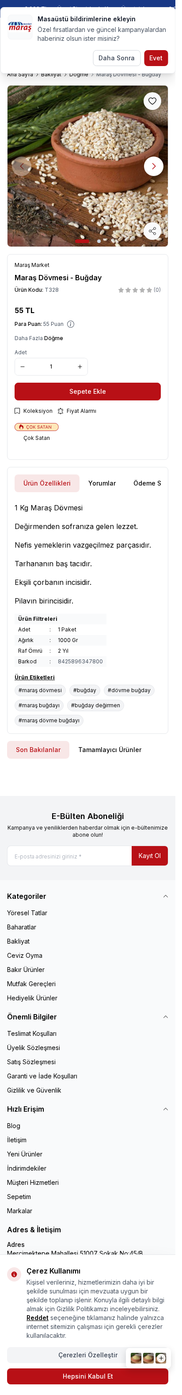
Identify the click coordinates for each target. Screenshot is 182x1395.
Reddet (38, 1317)
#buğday (84, 690)
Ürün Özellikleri (47, 483)
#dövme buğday (129, 690)
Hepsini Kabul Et (88, 1376)
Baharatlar (21, 927)
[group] (88, 166)
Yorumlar (102, 483)
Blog (13, 1125)
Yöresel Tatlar (27, 913)
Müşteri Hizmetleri (33, 1182)
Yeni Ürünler (24, 1154)
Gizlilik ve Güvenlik (34, 1090)
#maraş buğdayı (39, 705)
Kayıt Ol (150, 855)
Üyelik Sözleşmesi (33, 1047)
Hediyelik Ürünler (32, 998)
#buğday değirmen (95, 705)
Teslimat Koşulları (32, 1033)
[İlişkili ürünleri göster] (148, 1358)
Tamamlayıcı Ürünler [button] (109, 749)
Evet (156, 58)
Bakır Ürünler (26, 969)
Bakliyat (51, 74)
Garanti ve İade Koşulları (42, 1076)
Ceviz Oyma (24, 955)
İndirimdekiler (26, 1168)
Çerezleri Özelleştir (88, 1355)
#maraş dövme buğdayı (49, 720)
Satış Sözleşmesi (31, 1062)
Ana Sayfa (20, 74)
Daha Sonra (117, 58)
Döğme (78, 74)
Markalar (19, 1211)
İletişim (17, 1140)
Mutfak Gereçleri (31, 983)
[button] (82, 241)
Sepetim (19, 1196)
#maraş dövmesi (40, 690)
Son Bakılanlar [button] (38, 749)
